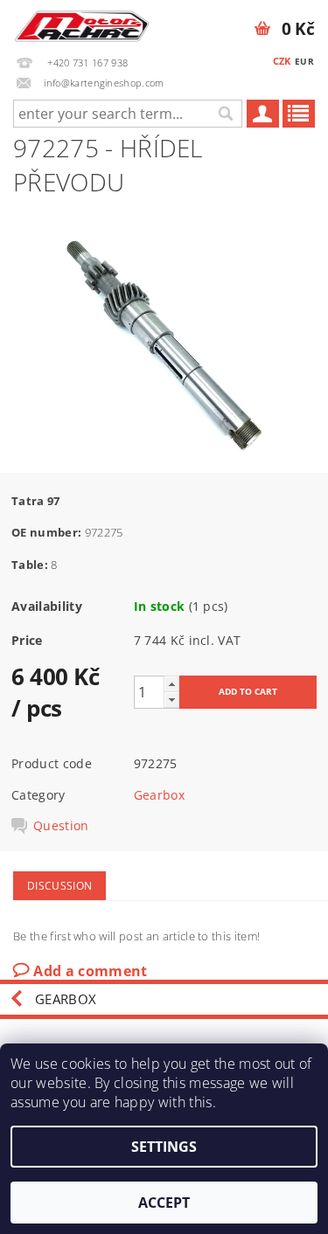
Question (61, 826)
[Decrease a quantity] (171, 699)
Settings (164, 1146)
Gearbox (159, 795)
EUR (304, 61)
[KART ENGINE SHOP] (82, 22)
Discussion (59, 885)
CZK (282, 60)
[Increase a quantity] (171, 684)
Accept (164, 1202)
